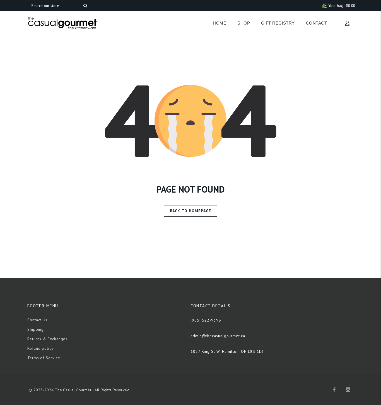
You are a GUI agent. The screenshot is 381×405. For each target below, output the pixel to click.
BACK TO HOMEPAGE (190, 210)
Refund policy (40, 348)
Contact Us (37, 319)
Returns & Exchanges (47, 338)
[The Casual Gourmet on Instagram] (348, 389)
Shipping (35, 329)
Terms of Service (43, 357)
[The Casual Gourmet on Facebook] (334, 389)
